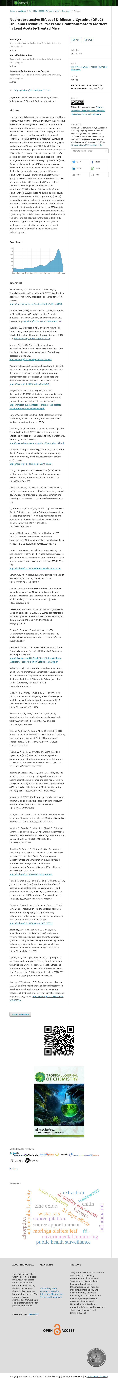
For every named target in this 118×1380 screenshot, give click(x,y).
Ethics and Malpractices (51, 1294)
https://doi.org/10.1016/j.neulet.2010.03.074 (30, 463)
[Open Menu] (9, 3)
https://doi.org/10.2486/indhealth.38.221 (29, 384)
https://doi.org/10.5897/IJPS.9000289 (32, 338)
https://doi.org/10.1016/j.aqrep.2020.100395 (31, 923)
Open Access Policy (49, 1291)
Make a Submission (20, 1014)
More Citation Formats (83, 151)
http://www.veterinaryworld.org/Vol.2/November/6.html (36, 443)
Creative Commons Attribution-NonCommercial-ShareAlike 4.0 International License (88, 111)
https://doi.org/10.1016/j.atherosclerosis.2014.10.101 (35, 568)
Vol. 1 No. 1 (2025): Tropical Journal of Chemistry (49, 11)
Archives (22, 11)
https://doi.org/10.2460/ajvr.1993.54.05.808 (30, 359)
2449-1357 (34, 1314)
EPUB (89, 40)
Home (12, 11)
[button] (80, 161)
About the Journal (48, 1288)
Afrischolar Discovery (97, 1376)
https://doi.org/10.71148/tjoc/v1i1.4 (32, 90)
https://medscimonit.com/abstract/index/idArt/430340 (35, 304)
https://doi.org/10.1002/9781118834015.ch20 (40, 321)
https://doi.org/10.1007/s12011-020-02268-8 (30, 874)
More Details (13, 1169)
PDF (77, 40)
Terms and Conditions (51, 1297)
